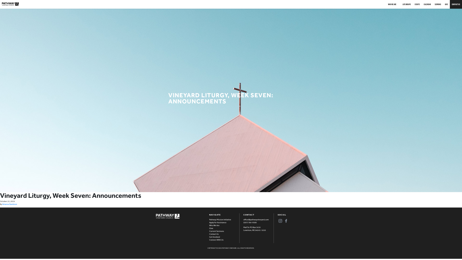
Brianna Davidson (9, 204)
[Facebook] (286, 221)
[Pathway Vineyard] (10, 4)
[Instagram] (280, 221)
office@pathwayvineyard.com (256, 219)
